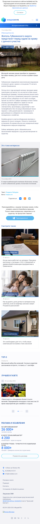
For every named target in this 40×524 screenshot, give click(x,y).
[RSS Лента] (28, 518)
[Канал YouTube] (15, 518)
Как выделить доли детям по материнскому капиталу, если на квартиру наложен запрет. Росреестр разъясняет (19, 304)
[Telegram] (29, 198)
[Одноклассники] (25, 198)
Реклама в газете (8, 480)
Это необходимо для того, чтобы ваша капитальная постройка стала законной (17, 343)
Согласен (20, 12)
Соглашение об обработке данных (13, 489)
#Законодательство (7, 33)
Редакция (6, 483)
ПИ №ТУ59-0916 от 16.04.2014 (12, 501)
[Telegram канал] (25, 518)
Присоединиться (22, 218)
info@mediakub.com (11, 474)
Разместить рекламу (20, 456)
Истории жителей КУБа (20, 25)
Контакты (6, 486)
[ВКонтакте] (20, 198)
